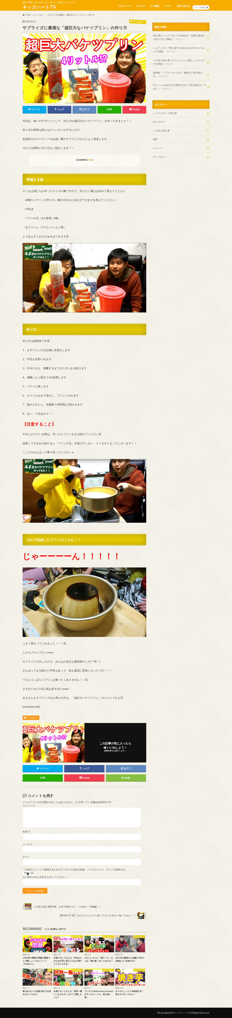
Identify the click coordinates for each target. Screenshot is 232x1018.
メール (28, 844)
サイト (26, 857)
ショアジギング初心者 (165, 113)
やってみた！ (32, 717)
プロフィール (124, 6)
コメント (29, 805)
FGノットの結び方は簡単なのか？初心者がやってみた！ (179, 87)
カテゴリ (140, 6)
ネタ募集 (154, 6)
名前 (26, 831)
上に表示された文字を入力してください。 (45, 877)
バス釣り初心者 (161, 130)
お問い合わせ (183, 6)
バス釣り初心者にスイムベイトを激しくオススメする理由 (179, 62)
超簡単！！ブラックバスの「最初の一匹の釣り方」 (178, 74)
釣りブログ (159, 121)
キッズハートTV (39, 7)
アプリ (168, 6)
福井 (155, 139)
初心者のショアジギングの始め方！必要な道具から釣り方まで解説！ (179, 37)
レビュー (158, 148)
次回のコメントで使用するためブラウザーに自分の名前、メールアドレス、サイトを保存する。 (76, 869)
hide (90, 159)
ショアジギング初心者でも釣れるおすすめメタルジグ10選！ (179, 49)
